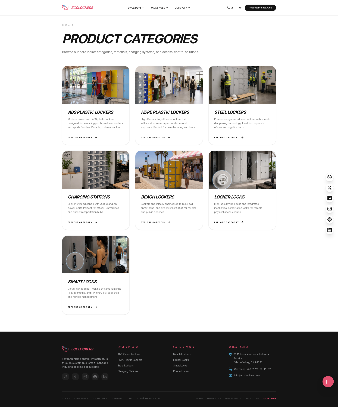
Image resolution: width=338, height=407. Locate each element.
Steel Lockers (126, 365)
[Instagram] (329, 209)
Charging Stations (128, 371)
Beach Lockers (182, 354)
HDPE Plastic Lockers (130, 359)
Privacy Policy (214, 398)
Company (180, 7)
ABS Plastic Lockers (129, 354)
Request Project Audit (260, 7)
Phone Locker (181, 371)
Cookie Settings (252, 398)
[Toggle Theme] (240, 8)
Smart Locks (180, 365)
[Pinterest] (329, 219)
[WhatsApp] (329, 177)
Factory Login (270, 398)
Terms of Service (232, 398)
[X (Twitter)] (329, 187)
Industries (158, 7)
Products (134, 7)
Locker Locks (181, 359)
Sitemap (199, 398)
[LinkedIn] (329, 230)
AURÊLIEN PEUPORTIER (150, 398)
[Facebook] (329, 198)
